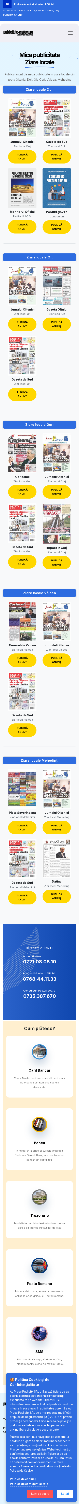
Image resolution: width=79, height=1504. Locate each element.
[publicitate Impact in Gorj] (57, 523)
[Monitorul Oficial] (22, 188)
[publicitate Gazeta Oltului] (57, 286)
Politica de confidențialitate (29, 1483)
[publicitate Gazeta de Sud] (57, 118)
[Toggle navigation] (70, 33)
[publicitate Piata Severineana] (22, 789)
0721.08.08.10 (39, 962)
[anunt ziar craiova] (18, 33)
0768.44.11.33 (39, 979)
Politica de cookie (22, 1479)
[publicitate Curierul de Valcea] (22, 622)
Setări (65, 1493)
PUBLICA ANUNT (13, 14)
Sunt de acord (40, 1493)
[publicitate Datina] (57, 858)
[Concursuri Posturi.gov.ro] (57, 188)
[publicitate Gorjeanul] (22, 453)
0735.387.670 (39, 996)
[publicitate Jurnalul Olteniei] (22, 118)
